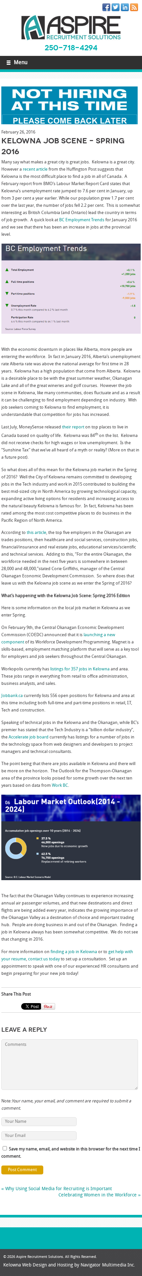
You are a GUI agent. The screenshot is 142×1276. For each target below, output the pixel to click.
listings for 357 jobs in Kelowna (80, 669)
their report (73, 427)
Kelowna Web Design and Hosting (38, 1265)
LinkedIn (126, 8)
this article (36, 533)
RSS (135, 8)
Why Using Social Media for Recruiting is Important (56, 1189)
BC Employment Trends (81, 220)
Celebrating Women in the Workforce (99, 1195)
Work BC (60, 785)
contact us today (44, 959)
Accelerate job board (29, 737)
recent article (35, 169)
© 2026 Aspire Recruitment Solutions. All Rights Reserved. (50, 1257)
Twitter (117, 8)
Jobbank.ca (12, 696)
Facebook (107, 8)
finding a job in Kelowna (74, 952)
